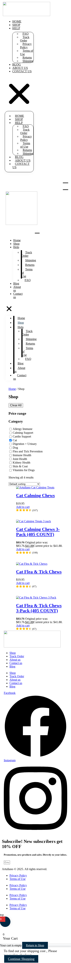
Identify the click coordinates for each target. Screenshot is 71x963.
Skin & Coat (20, 466)
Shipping (28, 61)
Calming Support (23, 432)
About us (17, 288)
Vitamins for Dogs (24, 470)
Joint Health (20, 459)
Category (16, 421)
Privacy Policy (26, 45)
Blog (16, 283)
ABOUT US (20, 67)
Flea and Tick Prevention (28, 451)
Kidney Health (21, 462)
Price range (17, 413)
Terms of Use (26, 52)
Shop (16, 243)
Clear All (16, 405)
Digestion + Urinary (25, 444)
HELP (16, 28)
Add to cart (23, 507)
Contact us (18, 295)
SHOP (16, 24)
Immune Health (22, 455)
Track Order (24, 38)
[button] (19, 92)
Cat (15, 440)
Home (17, 240)
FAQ (28, 280)
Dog (15, 447)
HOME (16, 21)
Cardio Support (22, 436)
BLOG (16, 64)
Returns (29, 264)
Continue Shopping (21, 959)
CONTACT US (22, 71)
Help (16, 247)
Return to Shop (35, 945)
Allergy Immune (22, 429)
